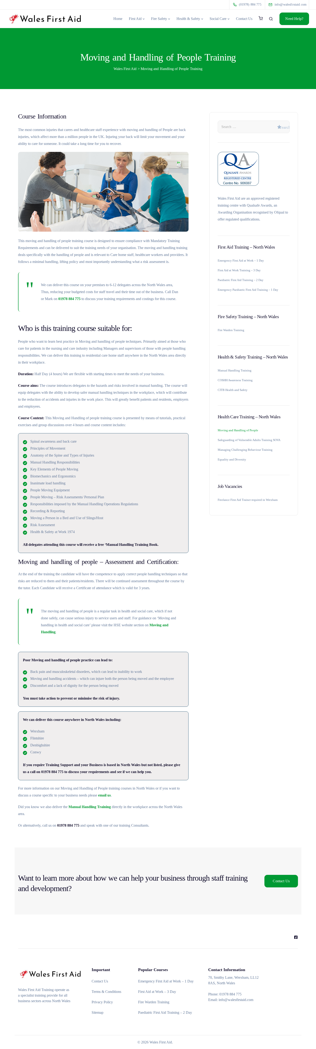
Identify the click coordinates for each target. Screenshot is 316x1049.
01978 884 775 (69, 299)
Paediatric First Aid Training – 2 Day (240, 280)
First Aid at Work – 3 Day (157, 992)
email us (104, 795)
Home (117, 19)
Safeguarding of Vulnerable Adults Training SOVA (249, 440)
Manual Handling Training (89, 807)
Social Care (218, 19)
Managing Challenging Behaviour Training (245, 449)
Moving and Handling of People (238, 430)
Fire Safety (159, 19)
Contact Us (244, 19)
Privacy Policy (102, 1002)
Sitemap (97, 1012)
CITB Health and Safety (233, 390)
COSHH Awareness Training (235, 380)
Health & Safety (188, 19)
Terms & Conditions (106, 992)
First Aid (135, 19)
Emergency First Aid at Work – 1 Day (241, 260)
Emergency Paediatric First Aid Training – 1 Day (248, 289)
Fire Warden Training (231, 330)
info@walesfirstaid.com (236, 1000)
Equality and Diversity (232, 459)
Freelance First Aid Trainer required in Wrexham (248, 500)
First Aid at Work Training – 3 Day (239, 270)
